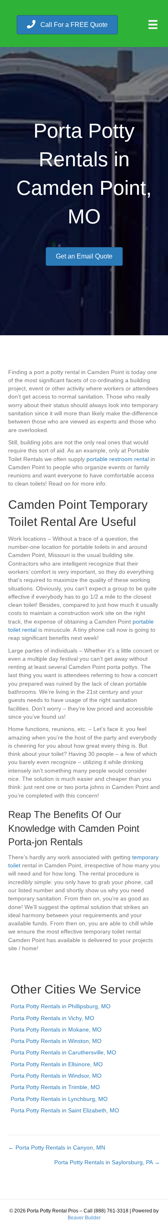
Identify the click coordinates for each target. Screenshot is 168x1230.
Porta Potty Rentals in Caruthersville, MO (63, 1052)
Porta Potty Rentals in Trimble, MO (55, 1087)
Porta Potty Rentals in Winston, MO (56, 1041)
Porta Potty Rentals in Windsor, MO (56, 1075)
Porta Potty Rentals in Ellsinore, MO (57, 1064)
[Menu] (153, 24)
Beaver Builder (84, 1218)
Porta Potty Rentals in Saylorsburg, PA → (107, 1162)
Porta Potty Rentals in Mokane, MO (56, 1029)
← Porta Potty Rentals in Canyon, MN (56, 1147)
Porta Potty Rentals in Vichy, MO (52, 1018)
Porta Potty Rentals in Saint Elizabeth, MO (65, 1110)
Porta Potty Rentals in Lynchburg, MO (59, 1099)
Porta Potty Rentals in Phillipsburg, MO (61, 1006)
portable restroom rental (117, 459)
